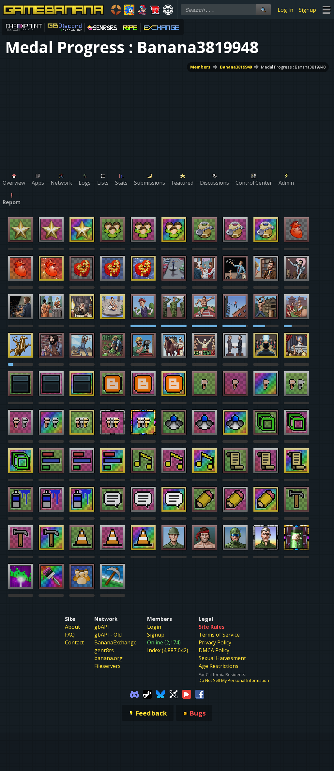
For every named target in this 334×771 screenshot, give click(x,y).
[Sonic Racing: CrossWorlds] (154, 9)
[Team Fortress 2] (116, 9)
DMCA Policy (214, 650)
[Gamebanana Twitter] (173, 693)
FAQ (70, 634)
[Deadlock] (168, 9)
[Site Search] (263, 9)
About (72, 626)
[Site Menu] (326, 9)
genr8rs (104, 650)
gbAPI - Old (108, 634)
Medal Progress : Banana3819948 (293, 67)
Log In (285, 9)
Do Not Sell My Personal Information (234, 680)
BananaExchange (115, 642)
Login (154, 626)
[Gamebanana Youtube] (186, 693)
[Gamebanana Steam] (147, 693)
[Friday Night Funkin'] (142, 9)
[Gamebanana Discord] (134, 693)
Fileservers (107, 666)
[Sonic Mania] (129, 9)
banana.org (108, 658)
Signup (307, 9)
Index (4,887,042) (167, 650)
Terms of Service (219, 634)
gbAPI (101, 626)
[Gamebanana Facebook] (199, 693)
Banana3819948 (236, 67)
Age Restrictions (218, 666)
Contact (74, 642)
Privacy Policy (215, 642)
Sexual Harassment (222, 658)
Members (200, 67)
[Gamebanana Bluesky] (160, 693)
